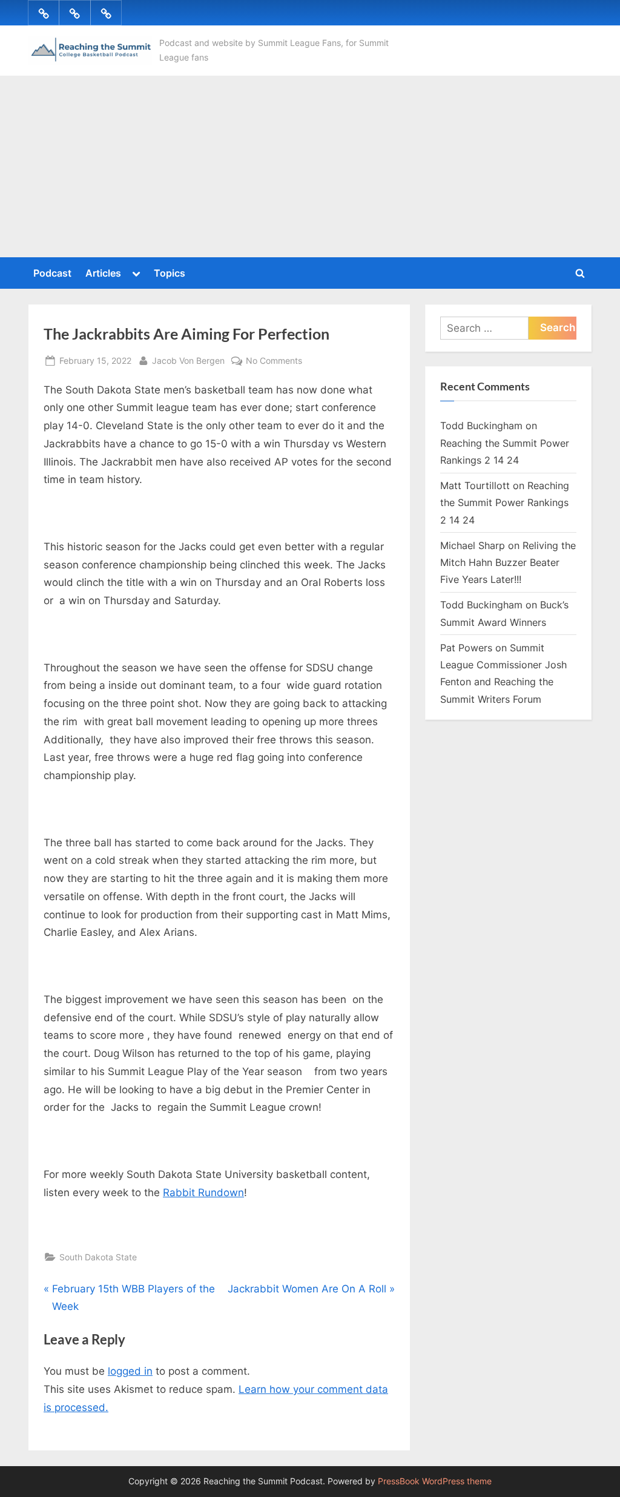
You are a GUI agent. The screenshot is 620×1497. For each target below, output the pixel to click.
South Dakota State (98, 1257)
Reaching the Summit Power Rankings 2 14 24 (504, 502)
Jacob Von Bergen (188, 360)
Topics (169, 273)
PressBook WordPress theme (435, 1481)
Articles (103, 273)
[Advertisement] (310, 166)
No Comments (274, 361)
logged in (130, 1371)
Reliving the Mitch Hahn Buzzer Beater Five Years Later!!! (508, 562)
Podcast (52, 273)
